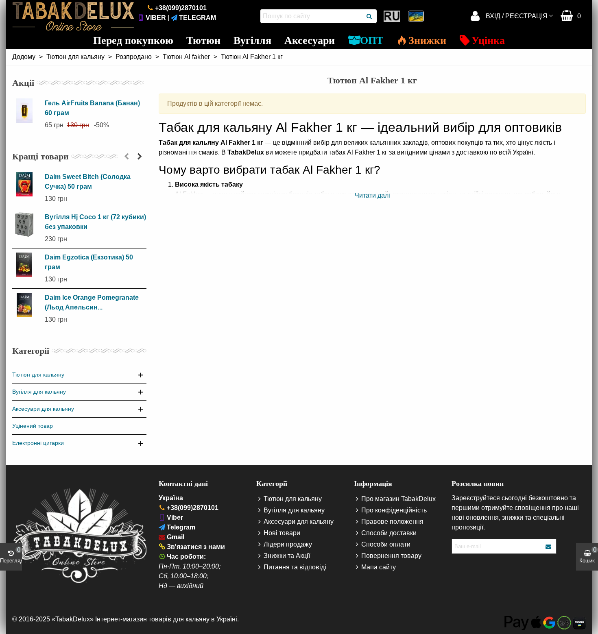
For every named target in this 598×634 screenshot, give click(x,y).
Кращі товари (40, 156)
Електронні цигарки (38, 443)
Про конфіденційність (394, 510)
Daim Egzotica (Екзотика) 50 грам (89, 262)
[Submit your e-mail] (548, 546)
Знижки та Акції (287, 555)
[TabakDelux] (73, 16)
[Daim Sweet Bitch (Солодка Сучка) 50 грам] (26, 184)
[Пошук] (370, 16)
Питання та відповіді (295, 567)
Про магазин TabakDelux (398, 498)
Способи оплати (385, 544)
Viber (156, 17)
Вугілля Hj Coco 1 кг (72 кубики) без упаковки (95, 222)
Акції (23, 83)
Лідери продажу (288, 544)
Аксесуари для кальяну (43, 408)
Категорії (30, 351)
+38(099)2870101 (181, 7)
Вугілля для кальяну (39, 391)
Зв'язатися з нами (196, 546)
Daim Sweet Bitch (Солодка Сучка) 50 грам (88, 181)
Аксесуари (309, 40)
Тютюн (203, 40)
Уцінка (488, 40)
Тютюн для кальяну (38, 374)
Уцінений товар (32, 426)
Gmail (175, 537)
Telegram (197, 17)
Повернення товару (391, 555)
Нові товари (282, 532)
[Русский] (392, 16)
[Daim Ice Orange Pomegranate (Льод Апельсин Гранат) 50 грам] (26, 305)
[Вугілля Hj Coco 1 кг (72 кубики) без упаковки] (26, 224)
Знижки (427, 40)
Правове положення (392, 521)
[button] (126, 156)
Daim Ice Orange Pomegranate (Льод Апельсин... (92, 302)
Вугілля (252, 40)
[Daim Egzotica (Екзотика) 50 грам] (26, 265)
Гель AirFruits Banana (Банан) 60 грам (92, 108)
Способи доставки (389, 532)
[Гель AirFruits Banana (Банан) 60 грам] (26, 110)
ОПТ (371, 40)
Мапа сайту (378, 567)
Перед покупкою (133, 40)
